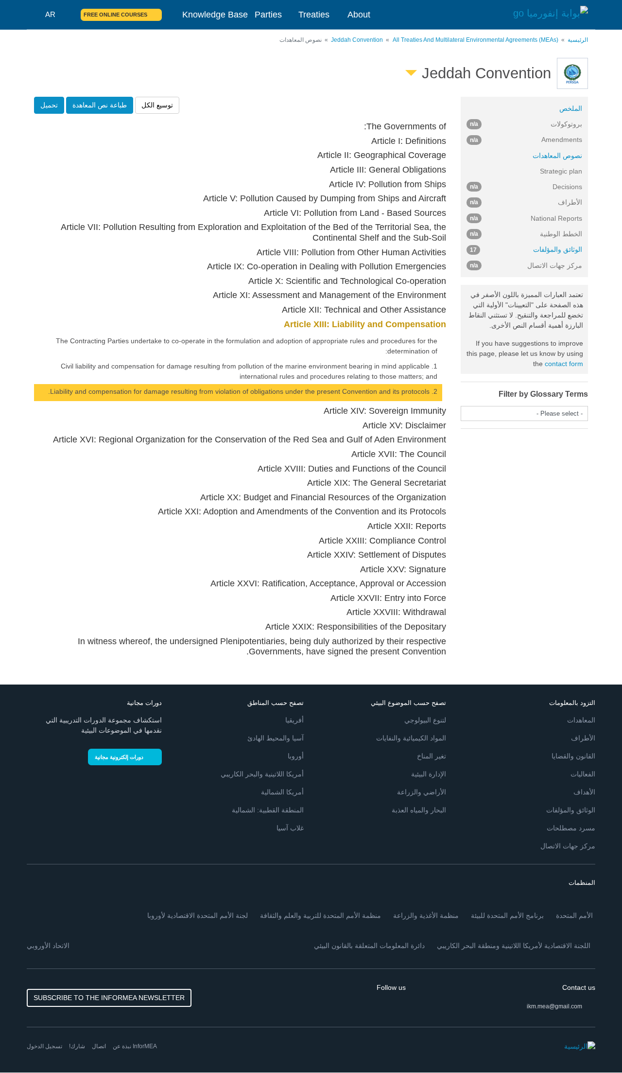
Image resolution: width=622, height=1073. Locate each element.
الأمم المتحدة (574, 915)
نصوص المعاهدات (557, 155)
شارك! (77, 1046)
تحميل (49, 105)
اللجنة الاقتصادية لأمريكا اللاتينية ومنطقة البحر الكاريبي (513, 946)
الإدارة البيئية (428, 774)
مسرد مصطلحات (571, 828)
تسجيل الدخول (44, 1046)
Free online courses (115, 15)
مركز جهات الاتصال (567, 846)
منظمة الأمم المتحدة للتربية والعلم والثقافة (320, 915)
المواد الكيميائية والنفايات (411, 738)
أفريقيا (294, 720)
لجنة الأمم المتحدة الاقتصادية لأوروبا (197, 915)
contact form (564, 364)
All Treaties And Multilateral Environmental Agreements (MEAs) (475, 39)
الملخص (570, 108)
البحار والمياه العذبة (419, 810)
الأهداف (584, 792)
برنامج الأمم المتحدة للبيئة (507, 915)
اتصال (99, 1046)
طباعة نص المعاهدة (99, 105)
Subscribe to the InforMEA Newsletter (109, 998)
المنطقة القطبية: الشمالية (268, 810)
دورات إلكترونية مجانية (119, 757)
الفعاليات (582, 774)
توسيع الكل (157, 105)
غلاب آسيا (290, 828)
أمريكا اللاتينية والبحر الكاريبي (262, 774)
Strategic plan (561, 171)
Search (67, 14)
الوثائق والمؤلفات (526, 249)
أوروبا (296, 756)
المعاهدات (581, 720)
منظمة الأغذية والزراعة (426, 915)
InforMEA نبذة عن (135, 1046)
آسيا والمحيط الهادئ (275, 738)
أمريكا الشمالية (282, 792)
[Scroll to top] (28, 1044)
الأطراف (583, 738)
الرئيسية (578, 39)
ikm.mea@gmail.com (554, 1006)
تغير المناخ (431, 756)
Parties (268, 14)
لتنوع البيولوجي (425, 720)
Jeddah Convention (357, 39)
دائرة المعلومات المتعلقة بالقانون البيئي (369, 946)
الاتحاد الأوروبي (48, 946)
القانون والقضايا (573, 756)
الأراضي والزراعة (421, 792)
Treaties (313, 14)
